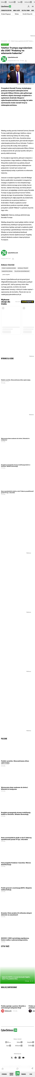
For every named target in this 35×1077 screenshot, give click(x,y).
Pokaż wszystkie (6, 274)
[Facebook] (15, 1057)
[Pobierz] (26, 60)
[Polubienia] (3, 1068)
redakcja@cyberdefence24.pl (11, 294)
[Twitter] (11, 1057)
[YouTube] (23, 1057)
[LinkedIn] (19, 1057)
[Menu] (33, 6)
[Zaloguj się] (28, 6)
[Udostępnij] (32, 1068)
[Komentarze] (17, 1068)
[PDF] (13, 258)
